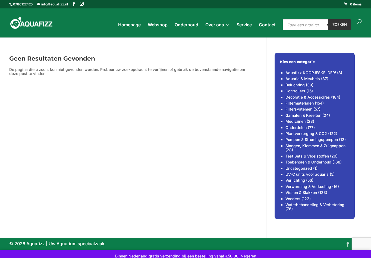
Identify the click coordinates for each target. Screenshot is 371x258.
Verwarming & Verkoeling (308, 186)
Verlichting (295, 180)
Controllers (295, 91)
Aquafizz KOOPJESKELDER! (310, 72)
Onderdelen (296, 127)
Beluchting (295, 85)
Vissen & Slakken (301, 192)
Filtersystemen (298, 109)
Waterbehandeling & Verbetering (314, 204)
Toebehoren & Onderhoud (308, 162)
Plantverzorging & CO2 (306, 133)
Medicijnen (295, 121)
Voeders (292, 198)
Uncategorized (298, 168)
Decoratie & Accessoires (307, 97)
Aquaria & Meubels (302, 78)
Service (244, 25)
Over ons (214, 25)
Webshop (158, 25)
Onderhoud (186, 25)
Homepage (129, 25)
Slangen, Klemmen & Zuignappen (315, 145)
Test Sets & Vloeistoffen (307, 156)
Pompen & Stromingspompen (311, 139)
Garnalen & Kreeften (303, 115)
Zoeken (339, 24)
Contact (267, 25)
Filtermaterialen (299, 103)
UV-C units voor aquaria (307, 174)
